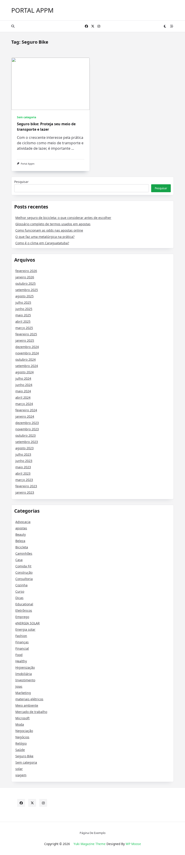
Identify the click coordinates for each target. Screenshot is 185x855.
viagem (20, 775)
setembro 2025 (26, 290)
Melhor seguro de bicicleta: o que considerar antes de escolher (63, 218)
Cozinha (21, 585)
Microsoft (22, 718)
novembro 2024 (27, 353)
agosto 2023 (24, 448)
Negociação (24, 731)
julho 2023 (23, 454)
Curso (19, 591)
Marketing (23, 693)
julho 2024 (23, 378)
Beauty (20, 534)
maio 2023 (23, 467)
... (72, 148)
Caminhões (23, 553)
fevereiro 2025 (26, 334)
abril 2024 (22, 397)
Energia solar (25, 629)
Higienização (25, 667)
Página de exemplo (93, 833)
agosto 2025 (24, 296)
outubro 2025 (25, 283)
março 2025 (24, 328)
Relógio (21, 743)
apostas (21, 528)
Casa (19, 560)
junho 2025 (23, 309)
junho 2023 (23, 461)
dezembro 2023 (27, 423)
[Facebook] (86, 26)
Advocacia (22, 522)
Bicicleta (21, 547)
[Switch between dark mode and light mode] (165, 26)
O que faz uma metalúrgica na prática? (44, 236)
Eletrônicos (23, 610)
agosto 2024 (24, 372)
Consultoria (24, 579)
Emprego (22, 617)
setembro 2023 (26, 442)
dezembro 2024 (27, 347)
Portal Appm (28, 163)
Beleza (20, 541)
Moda (19, 724)
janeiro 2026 (24, 277)
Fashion (21, 636)
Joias (18, 686)
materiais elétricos (29, 699)
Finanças (22, 642)
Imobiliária (23, 674)
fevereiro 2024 (26, 410)
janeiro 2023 (24, 492)
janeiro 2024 (24, 416)
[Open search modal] (12, 26)
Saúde (20, 750)
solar (19, 769)
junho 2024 (23, 385)
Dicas (19, 598)
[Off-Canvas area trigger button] (172, 26)
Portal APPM (32, 10)
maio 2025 (23, 315)
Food (19, 655)
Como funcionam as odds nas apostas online (49, 230)
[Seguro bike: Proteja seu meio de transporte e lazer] (51, 84)
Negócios (22, 737)
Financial (22, 648)
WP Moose (133, 844)
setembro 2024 (26, 366)
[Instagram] (98, 26)
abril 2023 (22, 473)
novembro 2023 (27, 429)
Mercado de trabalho (31, 712)
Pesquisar (21, 182)
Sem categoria (26, 117)
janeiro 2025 (24, 340)
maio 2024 (23, 391)
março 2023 (24, 480)
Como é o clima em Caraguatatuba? (42, 243)
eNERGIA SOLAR (27, 623)
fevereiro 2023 (26, 486)
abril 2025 (22, 321)
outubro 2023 (25, 435)
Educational (24, 604)
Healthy (21, 661)
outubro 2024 (25, 359)
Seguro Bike (24, 756)
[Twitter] (92, 26)
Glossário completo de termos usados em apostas (52, 224)
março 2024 (24, 404)
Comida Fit (23, 566)
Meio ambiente (26, 705)
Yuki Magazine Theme (90, 844)
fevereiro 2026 (26, 271)
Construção (23, 572)
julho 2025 (23, 302)
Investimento (25, 680)
